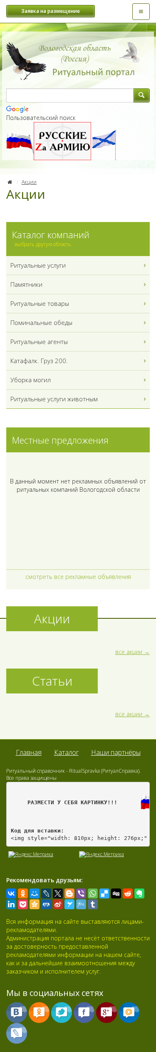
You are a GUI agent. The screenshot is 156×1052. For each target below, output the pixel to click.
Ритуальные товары (39, 303)
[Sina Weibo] (58, 904)
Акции (29, 182)
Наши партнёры (116, 752)
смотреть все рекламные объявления (78, 577)
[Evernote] (139, 893)
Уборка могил (30, 380)
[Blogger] (69, 893)
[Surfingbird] (69, 904)
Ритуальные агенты (39, 341)
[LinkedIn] (11, 904)
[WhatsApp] (93, 893)
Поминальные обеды (41, 322)
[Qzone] (35, 904)
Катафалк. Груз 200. (39, 360)
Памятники (26, 284)
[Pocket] (23, 904)
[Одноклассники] (23, 893)
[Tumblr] (93, 904)
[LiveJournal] (46, 893)
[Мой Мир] (35, 893)
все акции (128, 652)
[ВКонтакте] (11, 893)
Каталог (66, 752)
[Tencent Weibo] (81, 904)
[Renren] (46, 904)
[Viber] (81, 893)
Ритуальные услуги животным (54, 399)
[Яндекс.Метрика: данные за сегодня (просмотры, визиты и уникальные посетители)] (101, 854)
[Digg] (116, 893)
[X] (58, 893)
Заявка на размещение (50, 11)
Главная (29, 752)
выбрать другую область (43, 244)
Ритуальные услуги (38, 265)
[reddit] (128, 893)
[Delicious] (104, 893)
